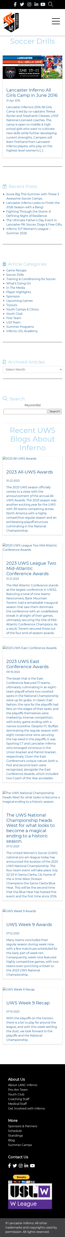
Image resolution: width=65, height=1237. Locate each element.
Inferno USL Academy (22, 331)
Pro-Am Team (18, 1089)
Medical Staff (17, 1104)
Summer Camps (20, 1145)
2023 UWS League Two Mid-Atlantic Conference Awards (31, 568)
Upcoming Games (19, 300)
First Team (13, 318)
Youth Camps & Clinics (22, 309)
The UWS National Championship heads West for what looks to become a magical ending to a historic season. (30, 828)
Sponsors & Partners (22, 1126)
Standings (15, 1135)
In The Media (15, 287)
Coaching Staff (18, 1099)
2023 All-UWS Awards (29, 472)
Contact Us (18, 1157)
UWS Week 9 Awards (29, 924)
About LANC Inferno (22, 1085)
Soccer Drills (15, 274)
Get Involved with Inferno (26, 1108)
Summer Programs (20, 326)
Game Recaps (16, 270)
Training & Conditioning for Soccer (31, 279)
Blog (11, 1140)
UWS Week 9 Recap (28, 1002)
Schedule (15, 1131)
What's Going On (18, 283)
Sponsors (13, 296)
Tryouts (11, 305)
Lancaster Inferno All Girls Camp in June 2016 (32, 92)
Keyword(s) (33, 405)
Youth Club (14, 313)
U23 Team (13, 322)
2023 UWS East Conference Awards (27, 664)
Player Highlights (18, 292)
